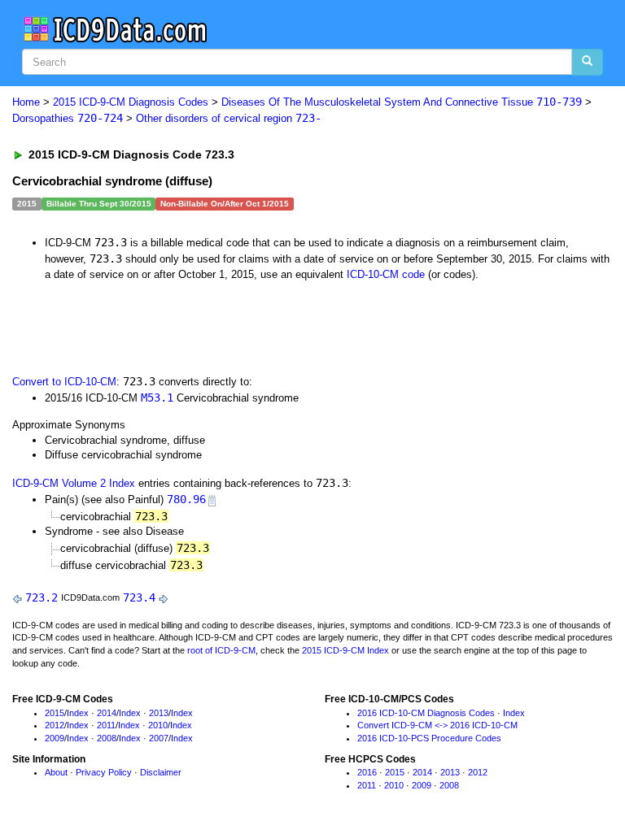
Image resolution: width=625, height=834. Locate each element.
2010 (158, 725)
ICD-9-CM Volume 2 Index (73, 483)
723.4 (139, 597)
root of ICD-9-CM (221, 650)
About (56, 772)
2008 (106, 738)
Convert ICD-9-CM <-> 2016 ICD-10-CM (437, 725)
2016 (367, 772)
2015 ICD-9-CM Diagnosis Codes (130, 102)
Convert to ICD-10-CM (64, 382)
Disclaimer (160, 772)
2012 (54, 725)
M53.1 (157, 397)
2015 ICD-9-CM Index (345, 650)
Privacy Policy (104, 772)
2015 (54, 713)
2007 (158, 738)
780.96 (186, 499)
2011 (106, 725)
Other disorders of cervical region (228, 118)
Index (78, 713)
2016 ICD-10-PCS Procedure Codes (429, 738)
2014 (106, 713)
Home (26, 102)
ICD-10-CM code (386, 274)
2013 (158, 713)
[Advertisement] (197, 326)
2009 (54, 738)
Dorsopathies (67, 118)
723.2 (41, 597)
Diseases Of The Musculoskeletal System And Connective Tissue (401, 102)
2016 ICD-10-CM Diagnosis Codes (426, 713)
